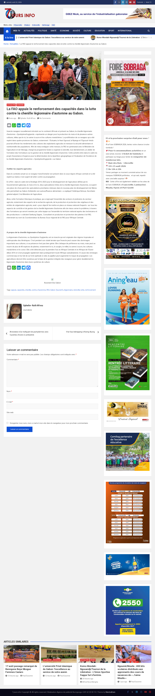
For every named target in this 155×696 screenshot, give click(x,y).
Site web (10, 412)
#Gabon (27, 25)
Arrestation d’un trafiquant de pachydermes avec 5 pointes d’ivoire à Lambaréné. (29, 333)
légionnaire (68, 290)
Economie (64, 31)
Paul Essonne (27, 676)
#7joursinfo (18, 25)
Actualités (29, 31)
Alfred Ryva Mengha (90, 682)
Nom (9, 391)
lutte (82, 290)
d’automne (41, 290)
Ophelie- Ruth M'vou (27, 118)
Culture (87, 31)
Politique (42, 31)
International (125, 31)
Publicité (140, 2)
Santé (53, 31)
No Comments (45, 118)
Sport (111, 31)
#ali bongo (45, 25)
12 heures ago (50, 676)
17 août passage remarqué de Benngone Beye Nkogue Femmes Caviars (21, 669)
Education (100, 31)
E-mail (10, 402)
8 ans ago (12, 118)
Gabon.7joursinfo (56, 290)
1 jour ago (123, 682)
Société (76, 31)
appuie (13, 290)
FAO (48, 290)
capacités (20, 290)
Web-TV (148, 2)
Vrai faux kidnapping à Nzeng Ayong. (80, 332)
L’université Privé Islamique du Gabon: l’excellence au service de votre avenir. (57, 669)
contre (34, 290)
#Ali (53, 25)
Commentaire (13, 359)
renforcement (90, 290)
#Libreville (36, 25)
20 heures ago (87, 679)
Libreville (76, 290)
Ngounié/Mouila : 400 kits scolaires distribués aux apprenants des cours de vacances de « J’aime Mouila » (131, 672)
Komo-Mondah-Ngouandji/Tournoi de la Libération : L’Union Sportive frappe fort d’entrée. (95, 670)
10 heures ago (13, 676)
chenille (28, 290)
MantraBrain (110, 692)
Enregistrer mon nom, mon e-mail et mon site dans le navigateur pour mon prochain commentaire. (49, 423)
